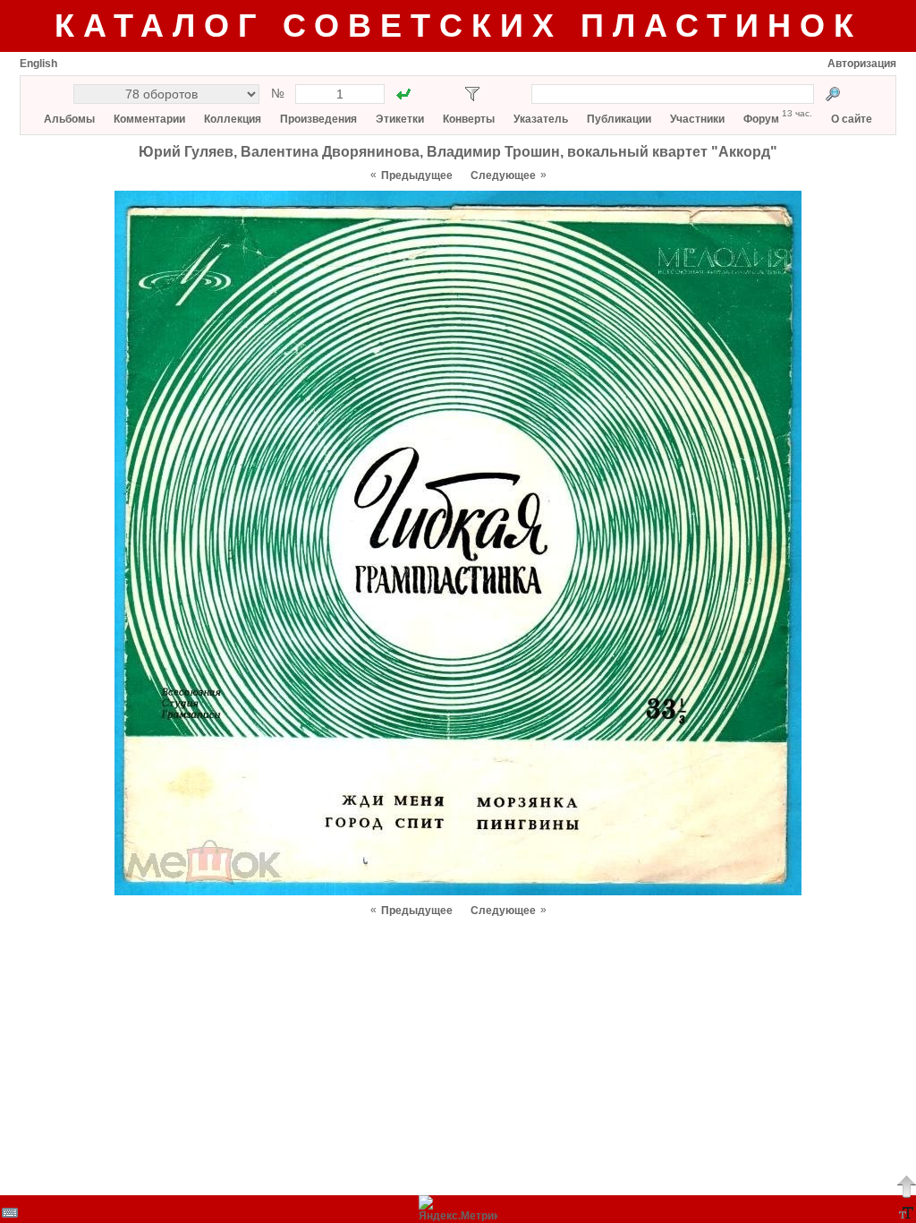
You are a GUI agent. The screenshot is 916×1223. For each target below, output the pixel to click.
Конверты (469, 119)
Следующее (503, 175)
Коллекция (232, 119)
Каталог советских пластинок (458, 25)
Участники (697, 119)
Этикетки (400, 119)
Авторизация (861, 63)
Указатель (540, 119)
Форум (761, 119)
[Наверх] (906, 1186)
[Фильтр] (472, 94)
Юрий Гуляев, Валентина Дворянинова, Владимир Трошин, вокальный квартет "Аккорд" (458, 151)
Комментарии (149, 119)
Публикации (619, 119)
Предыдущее (417, 175)
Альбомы (69, 119)
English (38, 63)
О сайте (851, 119)
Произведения (318, 119)
